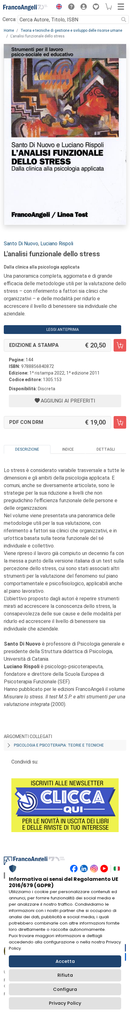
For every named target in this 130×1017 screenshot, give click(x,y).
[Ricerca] (124, 19)
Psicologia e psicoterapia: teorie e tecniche (59, 745)
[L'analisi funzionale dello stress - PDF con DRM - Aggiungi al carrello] (120, 422)
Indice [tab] (68, 449)
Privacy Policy (65, 1003)
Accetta (65, 961)
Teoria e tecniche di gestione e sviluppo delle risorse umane (71, 30)
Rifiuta (65, 975)
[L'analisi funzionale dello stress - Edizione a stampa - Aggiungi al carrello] (120, 345)
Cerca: (9, 19)
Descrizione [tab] (27, 449)
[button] (57, 7)
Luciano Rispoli (56, 244)
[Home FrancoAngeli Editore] (25, 7)
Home (9, 30)
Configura (65, 989)
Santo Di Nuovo (21, 244)
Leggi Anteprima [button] (62, 329)
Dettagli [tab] (106, 449)
